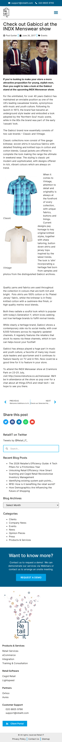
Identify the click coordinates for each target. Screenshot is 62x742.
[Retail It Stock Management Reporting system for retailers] (28, 615)
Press (12, 536)
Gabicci (48, 96)
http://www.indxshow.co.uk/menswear (29, 376)
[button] (56, 12)
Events (44, 35)
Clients (12, 519)
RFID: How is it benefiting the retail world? (32, 484)
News (12, 529)
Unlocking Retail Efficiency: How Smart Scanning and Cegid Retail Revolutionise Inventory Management (31, 474)
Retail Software (10, 670)
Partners (7, 687)
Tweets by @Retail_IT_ (15, 440)
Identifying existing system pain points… (31, 480)
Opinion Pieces (17, 533)
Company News (17, 522)
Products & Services (20, 539)
